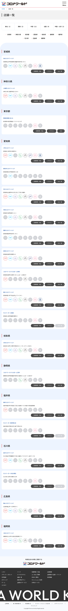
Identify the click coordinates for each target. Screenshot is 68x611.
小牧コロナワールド (8, 148)
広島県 (35, 38)
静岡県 (52, 34)
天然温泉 (4, 577)
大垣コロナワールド (8, 342)
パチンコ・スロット (7, 574)
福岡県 (43, 38)
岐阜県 (44, 34)
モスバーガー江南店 (8, 313)
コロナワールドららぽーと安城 (11, 271)
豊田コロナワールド (8, 230)
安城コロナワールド (8, 251)
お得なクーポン (36, 582)
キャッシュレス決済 (37, 580)
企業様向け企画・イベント (54, 574)
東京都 (27, 34)
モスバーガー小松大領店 (9, 473)
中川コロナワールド (8, 189)
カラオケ (4, 585)
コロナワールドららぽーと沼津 (11, 372)
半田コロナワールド (8, 210)
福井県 (60, 34)
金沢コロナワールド (8, 453)
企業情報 (7, 603)
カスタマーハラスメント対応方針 (42, 603)
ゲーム (3, 582)
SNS (61, 131)
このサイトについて (58, 603)
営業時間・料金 (37, 71)
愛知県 (35, 34)
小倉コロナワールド (8, 533)
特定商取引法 (28, 603)
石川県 (27, 38)
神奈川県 (18, 34)
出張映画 (49, 572)
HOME (3, 9)
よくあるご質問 (36, 574)
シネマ (3, 572)
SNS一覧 (60, 71)
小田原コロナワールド (9, 88)
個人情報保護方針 (17, 603)
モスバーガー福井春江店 (9, 423)
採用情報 (49, 577)
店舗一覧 (19, 577)
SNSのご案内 (35, 577)
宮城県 (9, 34)
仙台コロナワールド (8, 58)
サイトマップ (34, 605)
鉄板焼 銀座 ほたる (8, 118)
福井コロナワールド (8, 402)
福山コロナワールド (8, 503)
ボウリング (4, 580)
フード (19, 572)
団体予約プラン (21, 580)
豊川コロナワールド (8, 292)
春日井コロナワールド (9, 168)
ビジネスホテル (21, 574)
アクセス (49, 71)
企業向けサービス (22, 582)
